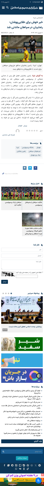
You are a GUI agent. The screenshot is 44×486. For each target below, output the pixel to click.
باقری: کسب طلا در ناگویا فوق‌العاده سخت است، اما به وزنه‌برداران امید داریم (22, 425)
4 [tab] (3, 293)
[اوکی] (24, 469)
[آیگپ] (20, 466)
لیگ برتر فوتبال (35, 155)
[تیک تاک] (27, 469)
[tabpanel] (22, 314)
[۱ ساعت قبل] (22, 310)
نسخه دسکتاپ (22, 458)
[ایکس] (35, 466)
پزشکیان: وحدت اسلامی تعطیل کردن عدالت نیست (25, 326)
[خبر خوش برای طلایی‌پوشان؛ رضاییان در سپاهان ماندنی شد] (22, 49)
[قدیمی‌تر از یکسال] (32, 193)
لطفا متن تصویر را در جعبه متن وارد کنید (29, 272)
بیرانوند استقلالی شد (33, 420)
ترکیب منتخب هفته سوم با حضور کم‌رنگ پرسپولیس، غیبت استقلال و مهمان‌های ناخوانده (33, 232)
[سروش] (12, 466)
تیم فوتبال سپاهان (34, 151)
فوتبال (20, 126)
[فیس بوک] (4, 466)
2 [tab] (8, 293)
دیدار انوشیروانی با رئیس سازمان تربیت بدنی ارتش (23, 417)
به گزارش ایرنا (37, 75)
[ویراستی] (8, 466)
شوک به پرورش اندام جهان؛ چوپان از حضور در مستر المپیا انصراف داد (22, 434)
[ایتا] (16, 466)
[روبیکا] (31, 466)
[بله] (24, 466)
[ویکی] (20, 469)
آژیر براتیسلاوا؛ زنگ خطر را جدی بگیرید (27, 430)
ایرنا (24, 7)
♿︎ (38, 480)
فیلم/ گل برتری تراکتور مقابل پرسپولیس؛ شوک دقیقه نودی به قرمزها (21, 391)
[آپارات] (27, 466)
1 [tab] (11, 293)
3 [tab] (6, 293)
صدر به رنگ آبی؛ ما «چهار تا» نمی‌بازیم (28, 402)
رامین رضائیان (21, 151)
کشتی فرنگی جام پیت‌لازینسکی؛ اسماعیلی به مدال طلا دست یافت (20, 406)
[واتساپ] (16, 469)
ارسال (4, 282)
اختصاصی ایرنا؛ (38, 18)
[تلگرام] (39, 466)
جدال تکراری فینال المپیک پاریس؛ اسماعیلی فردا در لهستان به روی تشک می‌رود (21, 397)
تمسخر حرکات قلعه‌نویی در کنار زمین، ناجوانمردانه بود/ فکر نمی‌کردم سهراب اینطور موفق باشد (21, 412)
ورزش (25, 126)
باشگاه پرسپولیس (27, 147)
